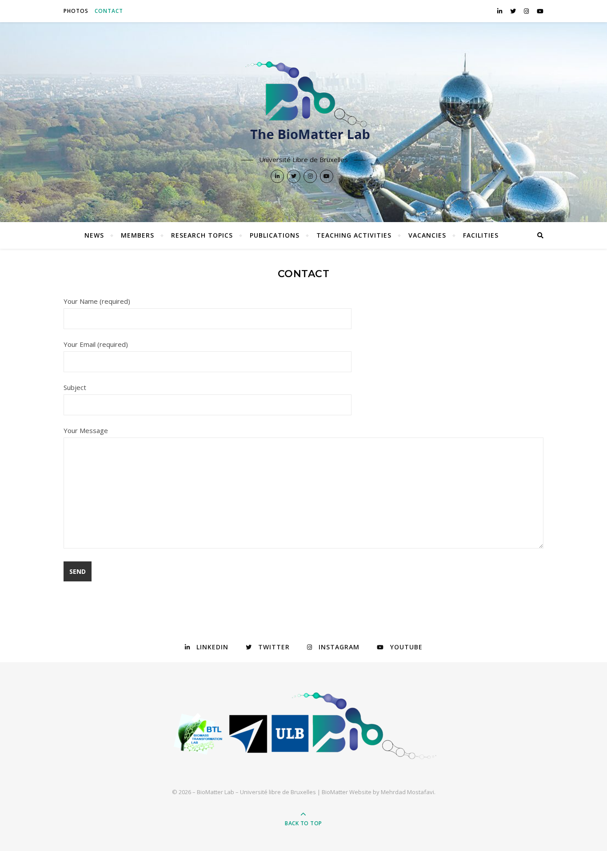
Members (137, 235)
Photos (76, 11)
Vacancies (427, 235)
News (94, 235)
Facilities (481, 235)
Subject (75, 387)
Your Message (86, 430)
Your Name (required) (97, 301)
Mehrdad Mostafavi (407, 792)
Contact (109, 11)
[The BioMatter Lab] (303, 105)
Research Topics (202, 235)
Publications (275, 235)
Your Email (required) (96, 344)
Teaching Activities (353, 235)
